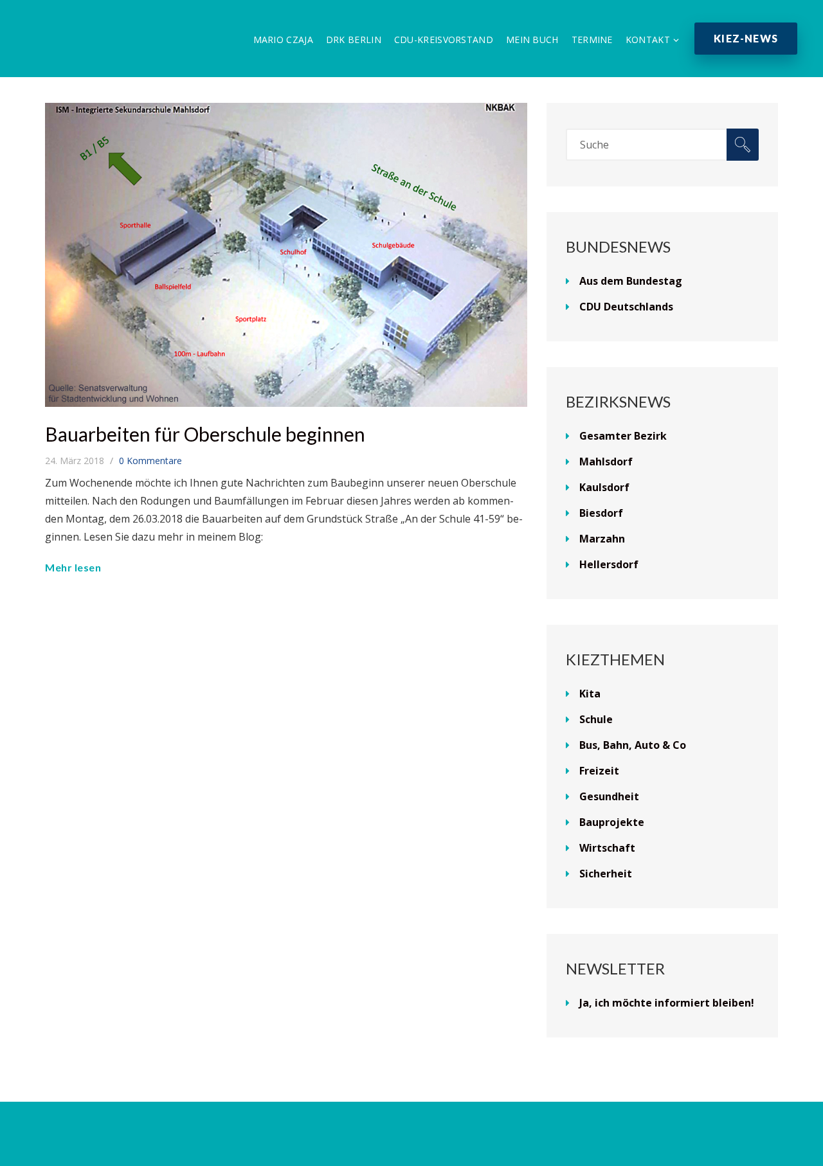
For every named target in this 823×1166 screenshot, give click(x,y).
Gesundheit (609, 796)
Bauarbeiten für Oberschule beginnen (205, 433)
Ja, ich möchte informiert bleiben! (666, 1003)
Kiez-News (746, 38)
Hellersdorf (608, 564)
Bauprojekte (611, 822)
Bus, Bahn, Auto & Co (632, 745)
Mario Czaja (283, 39)
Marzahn (602, 539)
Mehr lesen (73, 567)
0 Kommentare (150, 460)
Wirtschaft (607, 848)
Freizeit (599, 771)
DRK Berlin (353, 39)
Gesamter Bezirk (623, 436)
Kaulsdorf (604, 487)
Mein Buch (532, 39)
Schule (596, 719)
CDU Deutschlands (626, 307)
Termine (592, 39)
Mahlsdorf (606, 461)
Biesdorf (601, 513)
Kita (590, 693)
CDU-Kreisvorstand (443, 39)
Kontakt (648, 39)
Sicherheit (605, 873)
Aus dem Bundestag (630, 281)
